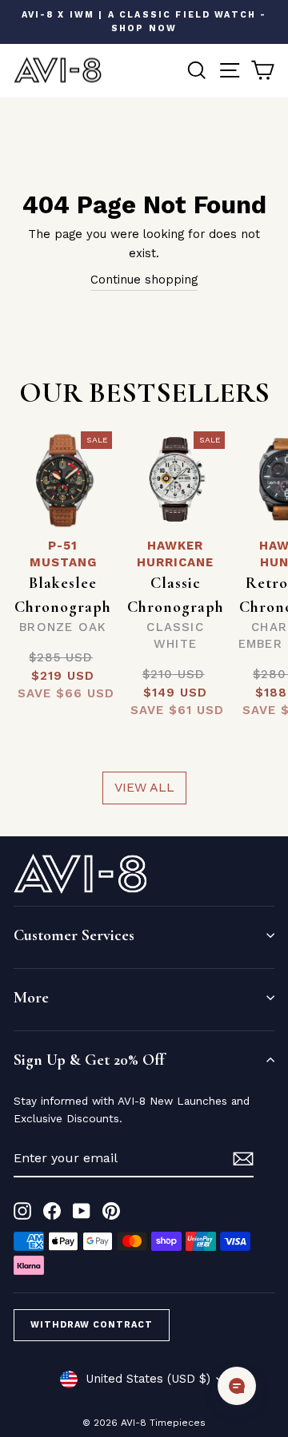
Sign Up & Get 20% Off (89, 1060)
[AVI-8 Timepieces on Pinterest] (111, 1210)
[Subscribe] (243, 1158)
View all (144, 787)
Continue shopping (144, 279)
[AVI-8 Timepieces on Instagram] (22, 1210)
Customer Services (74, 935)
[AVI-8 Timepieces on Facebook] (52, 1210)
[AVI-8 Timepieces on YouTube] (81, 1210)
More (31, 997)
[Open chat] (237, 1386)
